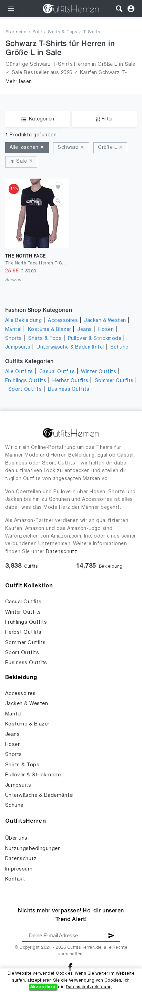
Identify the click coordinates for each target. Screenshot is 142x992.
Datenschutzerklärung (89, 987)
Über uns (16, 838)
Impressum (18, 869)
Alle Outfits (19, 372)
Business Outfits (69, 389)
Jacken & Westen (105, 320)
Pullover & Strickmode (94, 338)
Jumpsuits (17, 347)
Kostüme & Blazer (49, 329)
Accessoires (63, 320)
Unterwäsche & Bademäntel (70, 347)
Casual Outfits (57, 372)
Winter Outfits (98, 372)
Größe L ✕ (110, 147)
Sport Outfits (25, 389)
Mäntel (13, 329)
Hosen (106, 329)
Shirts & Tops (62, 32)
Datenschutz (61, 552)
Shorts (13, 338)
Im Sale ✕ (21, 161)
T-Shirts (91, 32)
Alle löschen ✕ (27, 147)
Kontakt (15, 879)
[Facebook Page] (70, 967)
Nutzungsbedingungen (33, 848)
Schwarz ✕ (71, 147)
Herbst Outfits (70, 381)
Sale (37, 32)
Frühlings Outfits (25, 381)
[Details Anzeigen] (58, 201)
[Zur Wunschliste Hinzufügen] (58, 187)
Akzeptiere (42, 987)
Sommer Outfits (114, 381)
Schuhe (119, 347)
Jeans (84, 329)
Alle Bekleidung (23, 320)
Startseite (16, 32)
